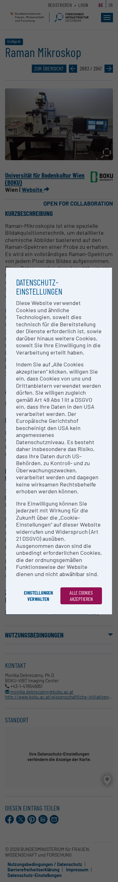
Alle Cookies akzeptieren (81, 596)
